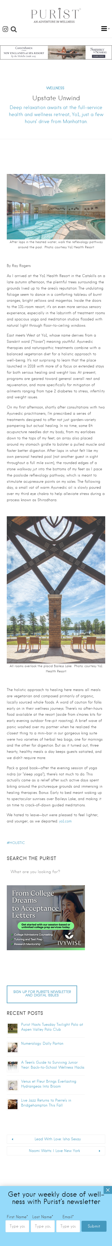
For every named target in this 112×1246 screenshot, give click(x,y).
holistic (17, 843)
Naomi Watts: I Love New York (54, 1151)
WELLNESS (55, 88)
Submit (94, 1226)
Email (68, 1217)
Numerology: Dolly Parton (42, 1043)
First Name (17, 1217)
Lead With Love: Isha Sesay (58, 1139)
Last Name (42, 1217)
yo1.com (65, 821)
